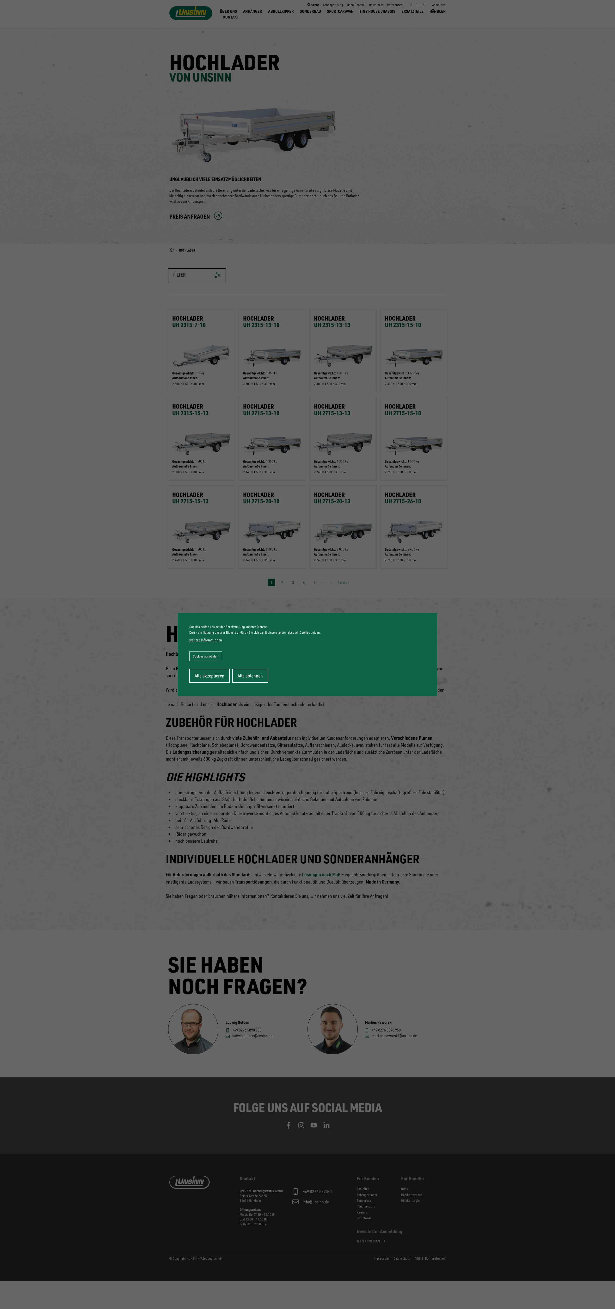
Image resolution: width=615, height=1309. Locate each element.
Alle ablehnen (250, 676)
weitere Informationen (205, 640)
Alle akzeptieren (209, 676)
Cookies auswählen (205, 656)
